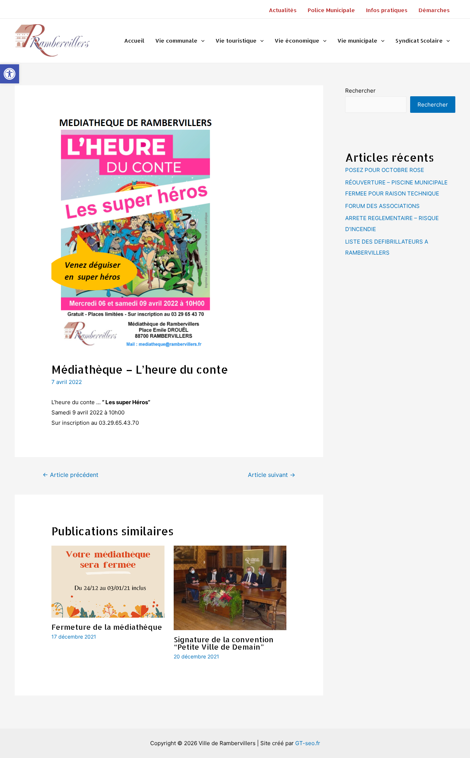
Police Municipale (331, 10)
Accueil (134, 40)
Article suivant (271, 474)
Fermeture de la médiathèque (106, 627)
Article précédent (70, 474)
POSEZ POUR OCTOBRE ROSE (384, 169)
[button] (9, 73)
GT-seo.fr (307, 743)
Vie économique (297, 40)
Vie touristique (236, 40)
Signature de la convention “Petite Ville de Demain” (224, 643)
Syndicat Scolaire (419, 40)
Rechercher (360, 90)
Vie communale (176, 40)
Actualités (283, 10)
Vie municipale (357, 40)
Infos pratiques (387, 10)
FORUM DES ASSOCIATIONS (382, 205)
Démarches (434, 10)
